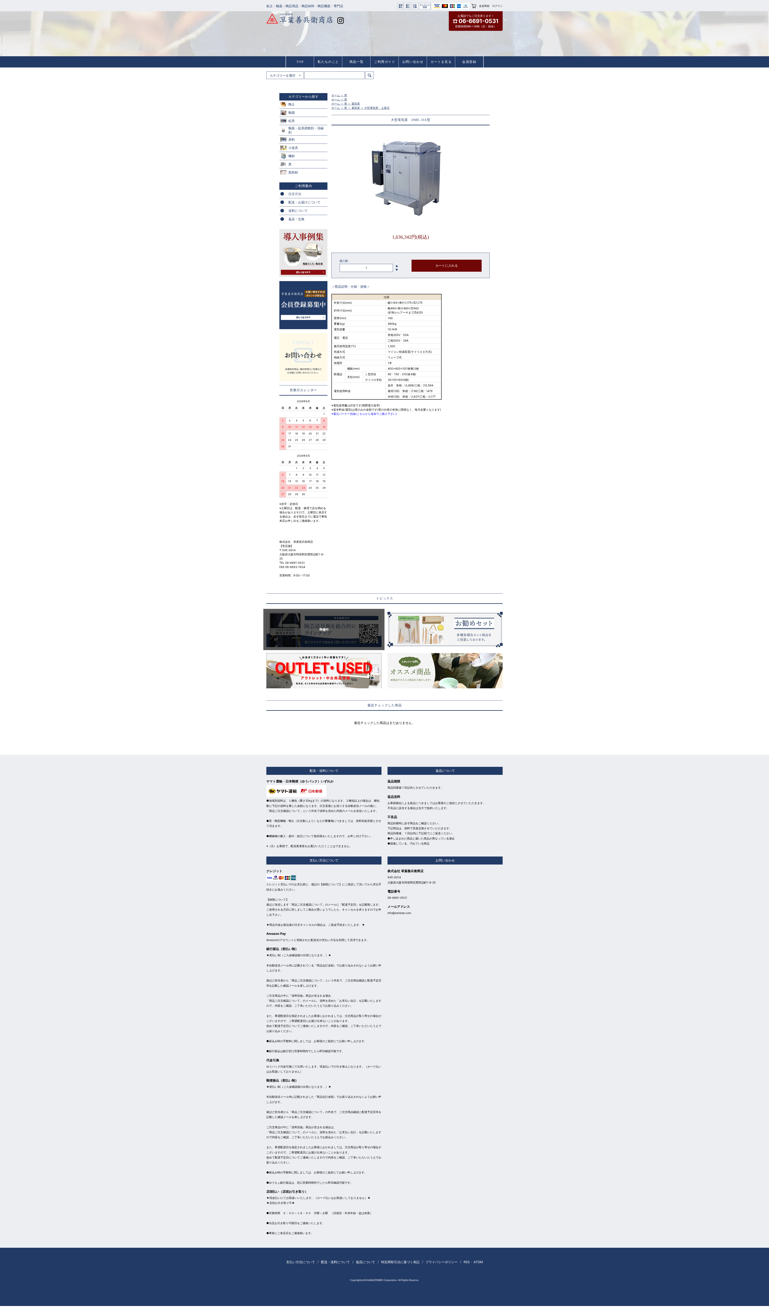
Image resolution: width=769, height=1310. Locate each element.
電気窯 (355, 103)
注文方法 (294, 194)
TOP (300, 61)
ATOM (478, 1262)
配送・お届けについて (304, 202)
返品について (365, 1262)
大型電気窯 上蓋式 (377, 108)
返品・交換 (296, 219)
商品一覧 (356, 61)
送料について (298, 211)
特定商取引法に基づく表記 (400, 1262)
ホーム (335, 95)
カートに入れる (446, 265)
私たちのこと (328, 61)
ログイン (497, 5)
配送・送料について (335, 1262)
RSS (467, 1262)
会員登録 (484, 5)
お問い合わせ (413, 61)
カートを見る (441, 61)
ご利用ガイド (384, 61)
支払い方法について (300, 1262)
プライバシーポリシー (442, 1262)
